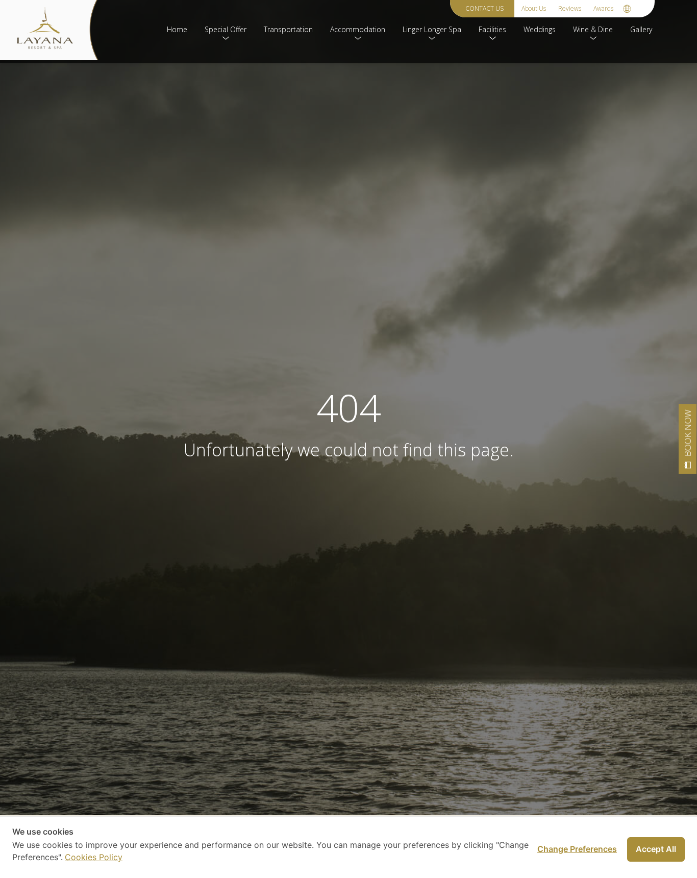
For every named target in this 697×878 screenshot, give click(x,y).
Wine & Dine (593, 29)
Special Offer (225, 29)
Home (177, 29)
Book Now (687, 433)
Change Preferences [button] (577, 849)
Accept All (656, 849)
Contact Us (484, 8)
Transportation (288, 29)
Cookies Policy (93, 857)
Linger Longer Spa (432, 29)
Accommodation (357, 29)
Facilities (492, 29)
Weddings (540, 29)
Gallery (641, 29)
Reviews (569, 8)
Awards (603, 8)
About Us (533, 8)
